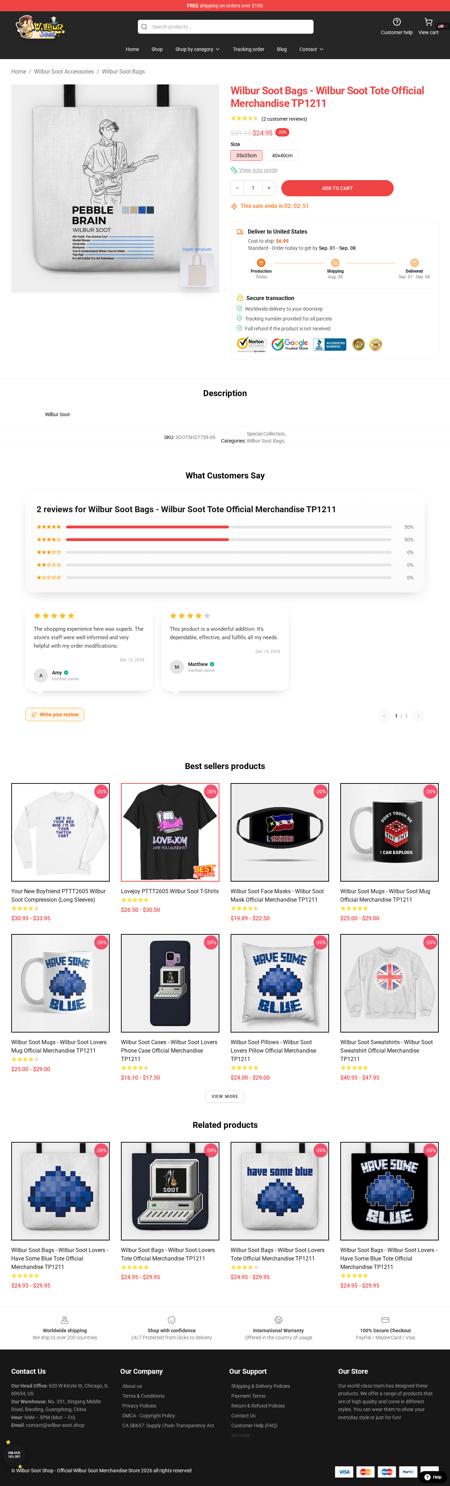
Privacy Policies (139, 1406)
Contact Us (243, 1415)
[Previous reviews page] (384, 716)
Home (18, 71)
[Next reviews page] (418, 716)
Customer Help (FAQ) (254, 1425)
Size (235, 144)
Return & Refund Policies (258, 1406)
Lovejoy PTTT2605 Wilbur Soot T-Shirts (170, 891)
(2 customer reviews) (284, 119)
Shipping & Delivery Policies (260, 1386)
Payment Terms (248, 1396)
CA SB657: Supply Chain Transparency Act (168, 1425)
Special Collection (266, 434)
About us (132, 1386)
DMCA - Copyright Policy (148, 1415)
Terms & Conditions (143, 1396)
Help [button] (437, 1477)
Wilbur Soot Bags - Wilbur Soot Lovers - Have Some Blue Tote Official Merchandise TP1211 (59, 1258)
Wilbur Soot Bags (123, 71)
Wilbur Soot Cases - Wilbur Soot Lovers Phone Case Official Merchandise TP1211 (169, 1050)
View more (225, 1096)
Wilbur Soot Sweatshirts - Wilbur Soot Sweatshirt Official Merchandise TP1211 (386, 1050)
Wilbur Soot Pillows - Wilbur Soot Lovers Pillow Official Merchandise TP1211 (273, 1050)
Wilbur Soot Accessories (64, 71)
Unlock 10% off (14, 1455)
